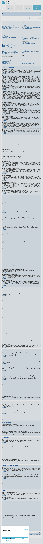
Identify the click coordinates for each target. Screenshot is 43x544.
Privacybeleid (26, 529)
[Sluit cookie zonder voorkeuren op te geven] (27, 528)
